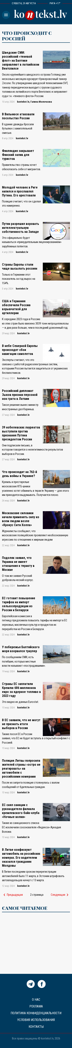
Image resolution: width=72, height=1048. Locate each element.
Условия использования (36, 1020)
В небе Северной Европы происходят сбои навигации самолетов (20, 350)
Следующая (60, 895)
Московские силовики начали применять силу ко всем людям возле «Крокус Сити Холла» (20, 519)
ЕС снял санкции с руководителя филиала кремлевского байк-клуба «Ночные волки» (20, 811)
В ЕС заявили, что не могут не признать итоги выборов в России (21, 724)
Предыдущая (12, 895)
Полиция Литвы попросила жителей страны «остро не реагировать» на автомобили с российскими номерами (21, 768)
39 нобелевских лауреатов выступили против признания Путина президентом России (21, 433)
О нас (36, 999)
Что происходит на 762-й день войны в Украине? (19, 474)
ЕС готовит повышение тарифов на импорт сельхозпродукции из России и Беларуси (18, 604)
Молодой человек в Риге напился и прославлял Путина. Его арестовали (20, 191)
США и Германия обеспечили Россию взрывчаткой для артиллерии (16, 307)
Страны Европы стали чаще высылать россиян (19, 266)
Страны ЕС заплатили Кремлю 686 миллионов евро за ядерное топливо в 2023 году (21, 690)
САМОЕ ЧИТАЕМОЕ (24, 908)
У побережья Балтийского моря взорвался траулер (21, 649)
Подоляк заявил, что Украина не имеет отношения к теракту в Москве (18, 564)
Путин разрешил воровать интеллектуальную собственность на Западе (20, 228)
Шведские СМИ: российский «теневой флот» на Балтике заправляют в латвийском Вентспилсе (20, 60)
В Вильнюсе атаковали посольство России (18, 116)
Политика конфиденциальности (36, 1013)
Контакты (36, 1027)
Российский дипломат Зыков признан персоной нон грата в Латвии (19, 395)
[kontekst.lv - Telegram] (31, 987)
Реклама (36, 1006)
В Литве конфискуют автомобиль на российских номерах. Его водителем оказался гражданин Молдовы (21, 857)
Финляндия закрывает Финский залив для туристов (18, 155)
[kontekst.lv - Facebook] (42, 987)
